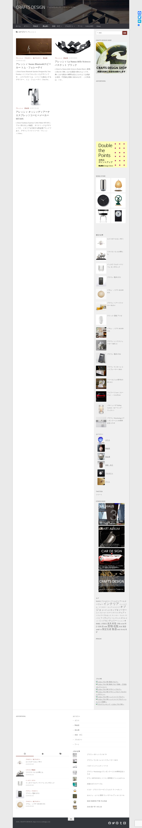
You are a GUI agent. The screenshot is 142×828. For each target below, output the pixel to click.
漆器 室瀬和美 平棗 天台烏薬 (97, 801)
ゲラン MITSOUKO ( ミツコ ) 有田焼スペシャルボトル (106, 778)
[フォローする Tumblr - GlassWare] (120, 823)
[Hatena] (139, 21)
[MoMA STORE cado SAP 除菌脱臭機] (103, 192)
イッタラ (28, 780)
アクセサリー (106, 601)
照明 (99, 626)
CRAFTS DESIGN (30, 7)
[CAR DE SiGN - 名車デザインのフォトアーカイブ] (112, 569)
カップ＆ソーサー (118, 610)
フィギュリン (106, 618)
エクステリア (116, 607)
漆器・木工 (56, 26)
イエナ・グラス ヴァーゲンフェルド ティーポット (104, 789)
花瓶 (116, 626)
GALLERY (89, 26)
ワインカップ (120, 620)
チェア (121, 613)
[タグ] (60, 754)
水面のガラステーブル (94, 784)
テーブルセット (105, 615)
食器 (114, 629)
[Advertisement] (111, 96)
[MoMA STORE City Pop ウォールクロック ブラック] (103, 207)
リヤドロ (28, 770)
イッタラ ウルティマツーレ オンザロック (40, 783)
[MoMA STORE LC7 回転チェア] (103, 222)
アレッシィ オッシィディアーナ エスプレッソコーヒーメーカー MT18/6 (33, 115)
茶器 (120, 626)
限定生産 (106, 629)
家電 (114, 623)
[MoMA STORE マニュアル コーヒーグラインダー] (118, 207)
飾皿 (118, 629)
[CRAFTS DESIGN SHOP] (111, 73)
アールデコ (115, 601)
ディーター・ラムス (118, 615)
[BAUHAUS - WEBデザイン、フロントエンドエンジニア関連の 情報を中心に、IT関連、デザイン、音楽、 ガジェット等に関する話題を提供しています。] (112, 524)
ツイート (99, 494)
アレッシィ (19, 58)
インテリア (111, 603)
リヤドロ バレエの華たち (34, 772)
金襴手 (98, 629)
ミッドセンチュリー (108, 621)
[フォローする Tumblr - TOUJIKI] (124, 823)
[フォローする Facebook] (109, 823)
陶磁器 (35, 26)
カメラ (97, 612)
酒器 (124, 626)
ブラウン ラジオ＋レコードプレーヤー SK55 (102, 760)
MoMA (98, 601)
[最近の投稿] (25, 754)
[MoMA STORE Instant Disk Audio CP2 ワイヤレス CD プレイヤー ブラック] (118, 222)
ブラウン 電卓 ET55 (32, 793)
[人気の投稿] (42, 754)
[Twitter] (139, 17)
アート (80, 26)
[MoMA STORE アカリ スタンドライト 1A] (118, 192)
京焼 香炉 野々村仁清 (94, 807)
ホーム (18, 26)
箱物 (105, 626)
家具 (109, 623)
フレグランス (116, 618)
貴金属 (45, 26)
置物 (110, 626)
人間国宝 (104, 624)
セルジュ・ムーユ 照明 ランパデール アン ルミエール (105, 795)
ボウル (123, 618)
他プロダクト (37, 58)
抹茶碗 (122, 624)
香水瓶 (122, 629)
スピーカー (103, 612)
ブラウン (28, 791)
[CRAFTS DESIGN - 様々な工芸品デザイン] (112, 591)
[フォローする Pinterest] (117, 823)
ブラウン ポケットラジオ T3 (97, 754)
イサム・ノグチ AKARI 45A (35, 804)
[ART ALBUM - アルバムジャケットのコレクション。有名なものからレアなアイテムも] (112, 547)
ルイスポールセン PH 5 (34, 762)
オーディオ (106, 610)
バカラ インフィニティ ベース (97, 766)
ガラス (26, 26)
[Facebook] (139, 13)
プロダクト (69, 26)
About (98, 26)
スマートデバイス (113, 612)
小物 (118, 624)
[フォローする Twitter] (113, 823)
